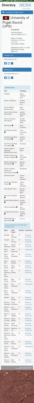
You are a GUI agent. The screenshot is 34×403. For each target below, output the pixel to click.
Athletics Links (8, 70)
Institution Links (8, 55)
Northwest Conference (18, 41)
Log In (24, 8)
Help (28, 8)
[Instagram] (12, 63)
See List (22, 219)
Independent (29, 249)
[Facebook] (5, 63)
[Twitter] (8, 63)
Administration (10, 87)
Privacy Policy (27, 368)
